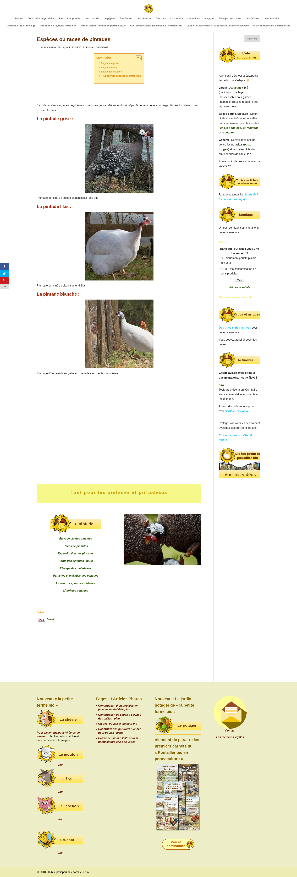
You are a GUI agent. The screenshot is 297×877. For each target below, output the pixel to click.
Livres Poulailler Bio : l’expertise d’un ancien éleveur (218, 25)
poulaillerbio (48, 47)
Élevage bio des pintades (75, 538)
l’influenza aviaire (237, 411)
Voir (60, 764)
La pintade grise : (110, 63)
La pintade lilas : (110, 67)
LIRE (222, 385)
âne (222, 127)
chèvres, (236, 127)
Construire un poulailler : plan (45, 18)
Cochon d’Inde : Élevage (21, 25)
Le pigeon (110, 18)
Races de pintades (76, 546)
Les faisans (252, 18)
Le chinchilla (271, 18)
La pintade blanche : (112, 71)
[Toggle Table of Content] (137, 58)
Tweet (50, 619)
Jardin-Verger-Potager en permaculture (103, 25)
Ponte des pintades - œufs (76, 560)
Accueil (18, 18)
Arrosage (235, 87)
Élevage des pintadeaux (75, 568)
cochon (230, 132)
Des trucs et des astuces (235, 327)
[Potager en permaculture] (178, 725)
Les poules (73, 18)
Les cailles (193, 18)
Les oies (161, 18)
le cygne (209, 18)
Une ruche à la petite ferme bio (58, 25)
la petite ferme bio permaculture (271, 25)
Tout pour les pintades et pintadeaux (121, 75)
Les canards (92, 18)
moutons (252, 127)
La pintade (176, 18)
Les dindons (144, 18)
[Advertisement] (97, 443)
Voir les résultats (239, 287)
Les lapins (126, 18)
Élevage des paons (230, 18)
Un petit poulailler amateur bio (117, 723)
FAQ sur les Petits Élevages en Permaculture (156, 25)
